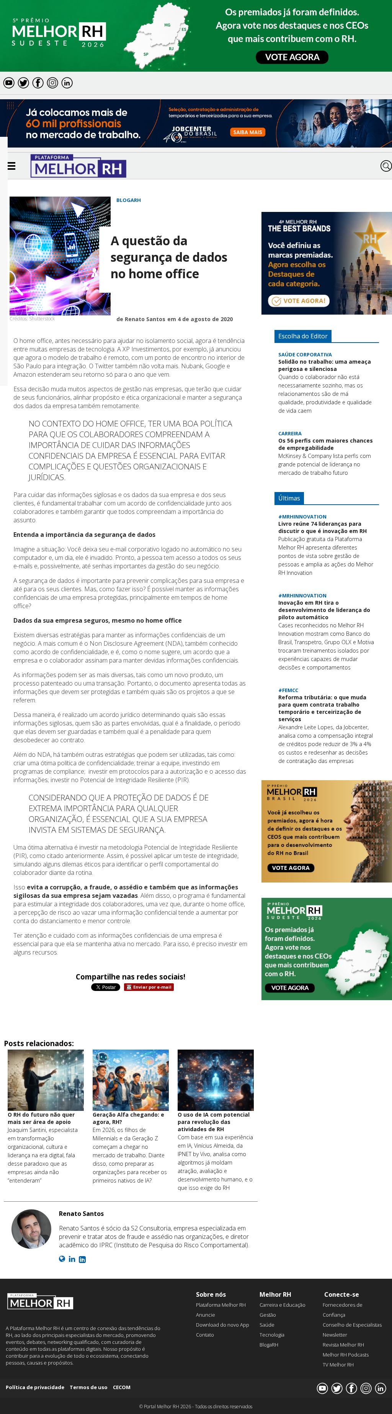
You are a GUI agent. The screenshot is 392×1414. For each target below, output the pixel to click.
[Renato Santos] (31, 1230)
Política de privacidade (35, 1387)
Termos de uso (89, 1387)
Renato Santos (81, 1213)
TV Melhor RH (338, 1364)
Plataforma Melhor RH (221, 1304)
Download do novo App (222, 1324)
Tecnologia (272, 1334)
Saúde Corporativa (305, 354)
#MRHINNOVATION (302, 516)
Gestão (268, 1314)
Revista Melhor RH (343, 1344)
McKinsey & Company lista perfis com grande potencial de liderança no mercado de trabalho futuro (324, 464)
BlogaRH (128, 200)
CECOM (122, 1387)
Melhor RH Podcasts (346, 1354)
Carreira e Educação (282, 1304)
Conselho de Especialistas (352, 1324)
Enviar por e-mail (152, 987)
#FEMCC (288, 690)
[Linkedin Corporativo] (82, 1259)
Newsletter (335, 1334)
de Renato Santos (140, 319)
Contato (205, 1334)
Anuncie (205, 1314)
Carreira (290, 433)
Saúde (267, 1324)
